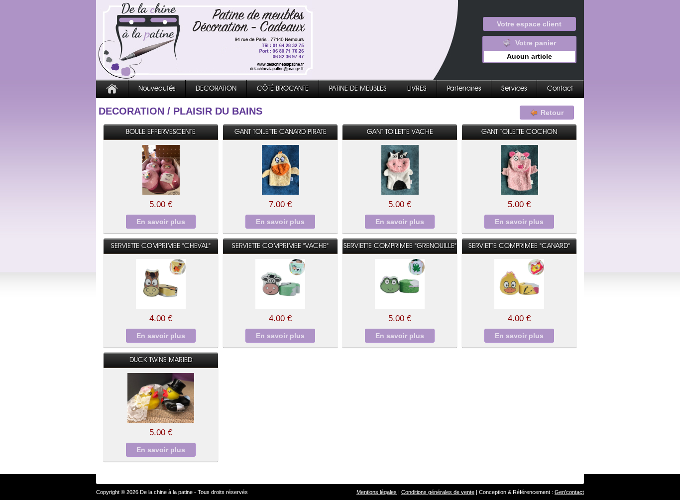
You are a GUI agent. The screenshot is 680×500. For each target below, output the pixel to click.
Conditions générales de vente (437, 492)
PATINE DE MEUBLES (358, 88)
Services (514, 88)
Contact (560, 88)
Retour (552, 113)
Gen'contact (569, 492)
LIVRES (417, 88)
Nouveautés (156, 88)
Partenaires (464, 88)
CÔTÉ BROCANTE (283, 88)
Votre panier (531, 49)
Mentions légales (376, 492)
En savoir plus (160, 222)
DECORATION (216, 88)
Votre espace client (529, 24)
